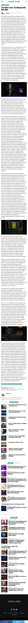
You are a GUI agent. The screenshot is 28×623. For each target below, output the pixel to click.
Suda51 (7, 390)
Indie (16, 389)
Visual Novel (13, 390)
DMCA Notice (14, 614)
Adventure (11, 387)
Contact (16, 613)
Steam (3, 390)
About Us (5, 613)
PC (24, 389)
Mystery (20, 389)
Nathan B (8, 13)
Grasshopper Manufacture (8, 389)
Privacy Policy (21, 613)
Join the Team (10, 613)
